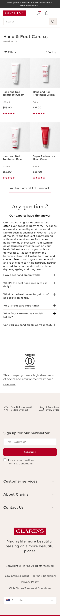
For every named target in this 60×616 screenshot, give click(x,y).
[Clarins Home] (14, 13)
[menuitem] (39, 13)
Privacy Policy (30, 593)
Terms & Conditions (20, 475)
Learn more (9, 384)
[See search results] (53, 21)
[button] (10, 41)
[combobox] (30, 612)
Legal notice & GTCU (16, 587)
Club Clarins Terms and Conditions (30, 599)
